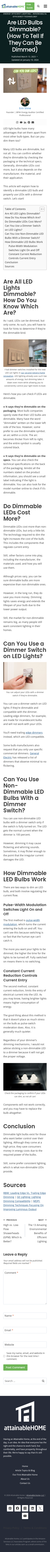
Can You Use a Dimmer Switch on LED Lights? (23, 227)
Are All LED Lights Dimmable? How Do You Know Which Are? (23, 215)
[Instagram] (17, 122)
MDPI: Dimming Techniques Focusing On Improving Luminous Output (23, 1205)
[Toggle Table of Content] (41, 209)
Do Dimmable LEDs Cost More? (23, 221)
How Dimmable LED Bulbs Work (24, 242)
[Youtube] (21, 122)
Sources (9, 266)
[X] (40, 1508)
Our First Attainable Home (25, 1474)
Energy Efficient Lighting (17, 14)
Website (9, 1344)
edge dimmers (34, 732)
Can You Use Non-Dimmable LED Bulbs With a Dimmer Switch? (24, 235)
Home (25, 1466)
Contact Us (25, 1482)
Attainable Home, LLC (35, 1495)
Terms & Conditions (35, 1528)
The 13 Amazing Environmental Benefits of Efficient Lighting (37, 1231)
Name (9, 1315)
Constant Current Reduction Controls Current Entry (25, 256)
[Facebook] (17, 1508)
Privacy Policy (11, 1528)
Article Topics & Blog (25, 1470)
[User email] (33, 122)
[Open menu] (45, 6)
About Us (25, 1478)
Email (9, 1330)
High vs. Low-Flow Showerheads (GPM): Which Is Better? (12, 1231)
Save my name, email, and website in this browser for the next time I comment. (26, 1356)
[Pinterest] (29, 122)
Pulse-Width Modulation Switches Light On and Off (24, 248)
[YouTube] (25, 1516)
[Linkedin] (25, 122)
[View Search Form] (38, 6)
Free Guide (30, 6)
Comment (11, 1272)
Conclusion (11, 262)
